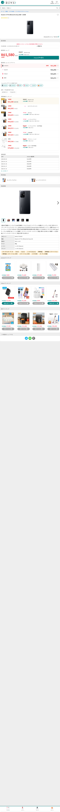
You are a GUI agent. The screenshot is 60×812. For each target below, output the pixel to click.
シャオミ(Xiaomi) (31, 251)
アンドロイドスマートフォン (22, 11)
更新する (40, 46)
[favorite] (58, 15)
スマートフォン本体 (24, 254)
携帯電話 (40, 251)
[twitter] (26, 338)
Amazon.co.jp (27, 52)
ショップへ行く (39, 58)
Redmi (17, 251)
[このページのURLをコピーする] (33, 338)
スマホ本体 (11, 11)
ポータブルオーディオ (7, 251)
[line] (30, 338)
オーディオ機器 (43, 254)
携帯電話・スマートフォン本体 (9, 254)
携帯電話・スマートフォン (51, 251)
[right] (58, 203)
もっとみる (4, 171)
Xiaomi (23, 251)
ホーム (2, 11)
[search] (57, 8)
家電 (6, 11)
